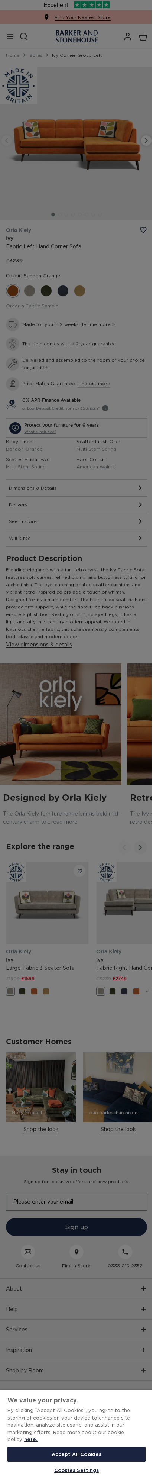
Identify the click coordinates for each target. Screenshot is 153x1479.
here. (31, 1439)
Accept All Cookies (76, 1454)
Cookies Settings (76, 1470)
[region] (76, 1434)
